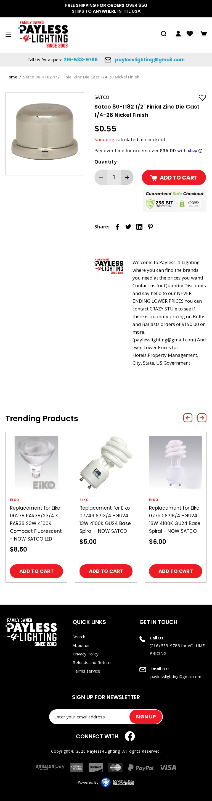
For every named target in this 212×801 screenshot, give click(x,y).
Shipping (104, 139)
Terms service (86, 671)
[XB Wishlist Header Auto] (189, 34)
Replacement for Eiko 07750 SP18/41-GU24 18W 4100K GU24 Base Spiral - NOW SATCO (174, 519)
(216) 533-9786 (165, 645)
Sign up (146, 716)
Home (11, 77)
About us (81, 645)
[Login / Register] (178, 33)
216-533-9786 (81, 59)
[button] (163, 33)
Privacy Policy (86, 654)
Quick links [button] (89, 622)
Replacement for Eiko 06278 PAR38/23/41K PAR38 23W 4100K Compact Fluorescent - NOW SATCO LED (36, 523)
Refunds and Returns (93, 662)
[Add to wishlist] (202, 97)
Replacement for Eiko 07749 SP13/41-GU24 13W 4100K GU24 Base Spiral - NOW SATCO (105, 519)
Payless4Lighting (103, 751)
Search (79, 636)
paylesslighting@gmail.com (149, 59)
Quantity (105, 162)
